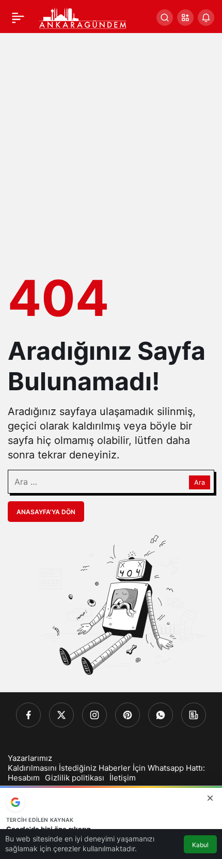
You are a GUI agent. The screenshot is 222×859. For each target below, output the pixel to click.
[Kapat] (210, 798)
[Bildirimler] (206, 17)
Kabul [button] (200, 845)
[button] (185, 17)
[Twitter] (61, 715)
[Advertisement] (111, 149)
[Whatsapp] (160, 715)
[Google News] (193, 715)
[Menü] (18, 17)
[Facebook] (28, 715)
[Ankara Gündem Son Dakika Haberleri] (83, 16)
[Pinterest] (127, 715)
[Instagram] (94, 715)
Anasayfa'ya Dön (46, 512)
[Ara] (164, 17)
